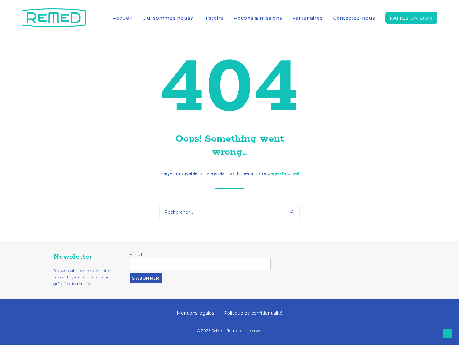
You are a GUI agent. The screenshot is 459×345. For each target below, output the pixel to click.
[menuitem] (125, 18)
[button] (291, 211)
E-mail (136, 254)
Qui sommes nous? (167, 18)
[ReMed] (54, 17)
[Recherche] (229, 212)
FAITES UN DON (411, 18)
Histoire (213, 18)
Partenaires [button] (307, 18)
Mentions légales (195, 313)
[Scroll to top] (447, 333)
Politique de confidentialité (253, 313)
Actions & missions (258, 18)
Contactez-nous (354, 18)
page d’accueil (283, 173)
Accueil (122, 18)
